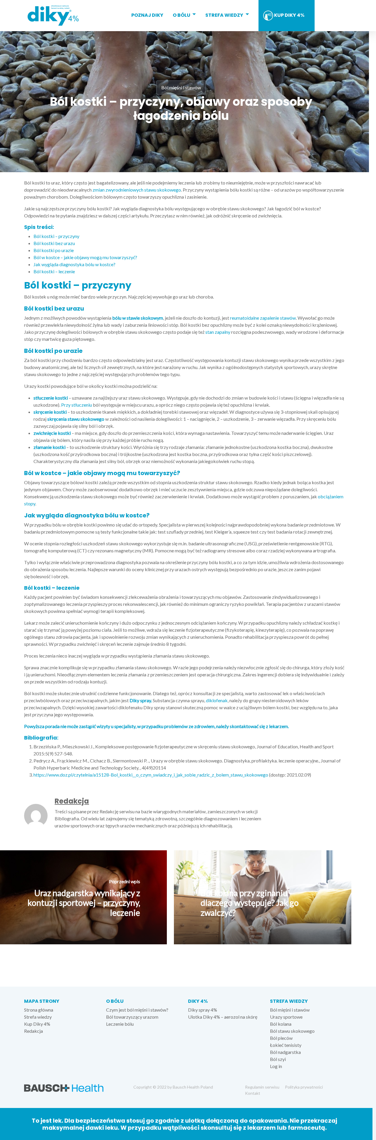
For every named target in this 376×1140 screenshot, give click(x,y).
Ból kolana (280, 1024)
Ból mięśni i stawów (181, 87)
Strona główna (38, 1009)
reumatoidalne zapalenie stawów (263, 318)
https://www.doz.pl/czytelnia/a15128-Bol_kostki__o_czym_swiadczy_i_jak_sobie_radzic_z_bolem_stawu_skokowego (150, 774)
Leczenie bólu (120, 1024)
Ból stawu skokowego (292, 1031)
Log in (276, 1066)
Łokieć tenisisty (285, 1045)
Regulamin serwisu (262, 1086)
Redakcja (72, 801)
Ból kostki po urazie (53, 250)
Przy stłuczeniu (76, 405)
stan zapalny (217, 332)
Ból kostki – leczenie (54, 271)
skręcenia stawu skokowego (75, 419)
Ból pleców (281, 1038)
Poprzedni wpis (124, 881)
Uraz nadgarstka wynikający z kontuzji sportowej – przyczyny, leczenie (84, 903)
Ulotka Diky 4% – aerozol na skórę (222, 1017)
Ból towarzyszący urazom (132, 1017)
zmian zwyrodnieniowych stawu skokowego (137, 189)
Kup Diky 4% (288, 15)
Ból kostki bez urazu (54, 243)
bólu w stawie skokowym (137, 318)
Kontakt (252, 1093)
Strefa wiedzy (224, 15)
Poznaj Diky (147, 15)
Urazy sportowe (286, 1017)
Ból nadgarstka (285, 1052)
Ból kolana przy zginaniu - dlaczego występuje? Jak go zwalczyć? (250, 903)
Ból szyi (278, 1059)
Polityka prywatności (304, 1086)
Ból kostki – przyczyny (56, 236)
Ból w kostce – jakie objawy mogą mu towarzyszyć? (85, 257)
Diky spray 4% (202, 1009)
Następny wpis (216, 881)
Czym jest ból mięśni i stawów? (137, 1009)
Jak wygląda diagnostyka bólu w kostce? (74, 264)
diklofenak (217, 700)
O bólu (181, 15)
